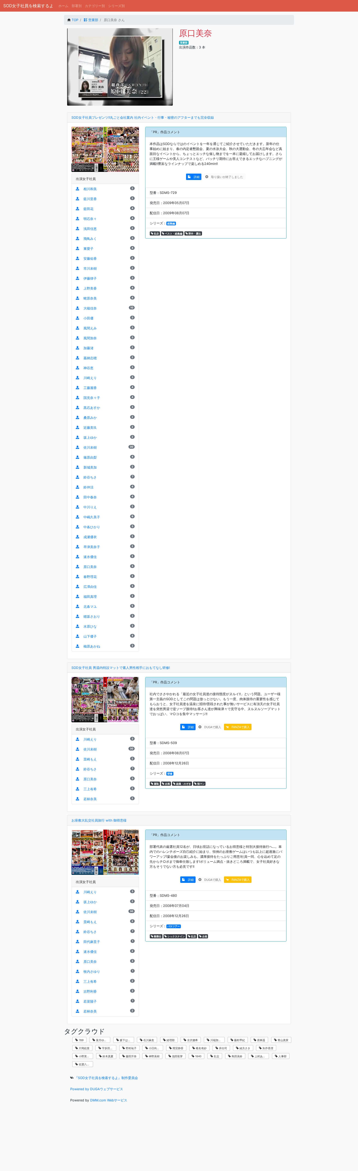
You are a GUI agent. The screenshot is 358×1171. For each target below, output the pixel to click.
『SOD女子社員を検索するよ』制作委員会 (106, 1078)
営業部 (92, 20)
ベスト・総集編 (173, 233)
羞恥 (156, 783)
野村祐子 (131, 1048)
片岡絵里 (84, 1048)
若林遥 (260, 1040)
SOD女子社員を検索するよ (28, 5)
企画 (167, 783)
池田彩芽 (177, 1056)
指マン (201, 783)
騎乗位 (157, 936)
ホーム (63, 6)
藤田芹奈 (131, 1056)
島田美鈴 (236, 1056)
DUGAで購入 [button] (211, 727)
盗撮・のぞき (183, 783)
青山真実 (282, 1040)
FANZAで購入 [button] (239, 727)
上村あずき (261, 1056)
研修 (169, 773)
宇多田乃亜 (108, 1048)
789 (80, 1040)
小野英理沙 (85, 1056)
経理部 (170, 1040)
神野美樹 (154, 1056)
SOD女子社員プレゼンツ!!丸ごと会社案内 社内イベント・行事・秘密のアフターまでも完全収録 (142, 117)
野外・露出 (194, 233)
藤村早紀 (239, 1040)
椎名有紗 (201, 1048)
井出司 (222, 1048)
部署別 (77, 6)
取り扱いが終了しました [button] (226, 177)
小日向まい (155, 1048)
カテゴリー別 (95, 6)
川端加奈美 (216, 1040)
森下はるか (126, 1040)
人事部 (282, 1056)
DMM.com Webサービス (108, 1100)
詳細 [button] (195, 177)
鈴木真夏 (107, 1056)
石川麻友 (148, 1040)
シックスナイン (176, 936)
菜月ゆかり (102, 1040)
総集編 (171, 223)
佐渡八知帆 (85, 1064)
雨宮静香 (177, 1048)
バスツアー (173, 926)
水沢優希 (192, 1040)
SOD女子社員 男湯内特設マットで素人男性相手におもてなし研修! (120, 668)
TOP (75, 20)
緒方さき (244, 1048)
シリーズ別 (116, 6)
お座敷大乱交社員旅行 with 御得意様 (99, 820)
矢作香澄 (267, 1048)
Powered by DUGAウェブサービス (96, 1089)
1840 (197, 1056)
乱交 (156, 233)
